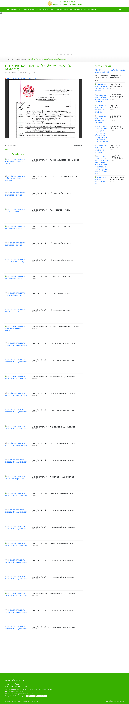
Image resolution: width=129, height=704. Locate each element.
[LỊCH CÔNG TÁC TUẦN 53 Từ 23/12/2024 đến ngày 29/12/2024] (16, 565)
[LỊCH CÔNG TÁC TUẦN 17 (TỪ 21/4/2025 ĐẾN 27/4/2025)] (16, 298)
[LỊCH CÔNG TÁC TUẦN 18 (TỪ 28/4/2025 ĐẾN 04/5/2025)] (16, 281)
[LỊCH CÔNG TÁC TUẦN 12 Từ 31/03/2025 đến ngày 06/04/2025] (16, 348)
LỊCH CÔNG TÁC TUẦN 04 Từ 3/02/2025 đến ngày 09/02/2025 (53, 477)
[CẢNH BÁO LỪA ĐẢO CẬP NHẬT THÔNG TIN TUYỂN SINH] (102, 180)
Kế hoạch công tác (62, 9)
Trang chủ (10, 59)
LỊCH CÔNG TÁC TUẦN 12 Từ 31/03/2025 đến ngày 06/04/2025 (53, 343)
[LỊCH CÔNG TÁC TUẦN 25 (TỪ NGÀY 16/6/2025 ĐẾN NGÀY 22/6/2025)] (16, 181)
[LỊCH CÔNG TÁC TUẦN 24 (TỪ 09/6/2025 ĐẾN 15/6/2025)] (16, 198)
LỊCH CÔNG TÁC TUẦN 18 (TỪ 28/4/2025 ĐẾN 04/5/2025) (51, 277)
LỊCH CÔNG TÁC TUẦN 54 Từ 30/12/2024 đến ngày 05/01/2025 (53, 544)
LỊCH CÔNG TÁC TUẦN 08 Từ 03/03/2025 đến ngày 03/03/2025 (53, 410)
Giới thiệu (13, 9)
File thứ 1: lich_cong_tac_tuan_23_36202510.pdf (22, 78)
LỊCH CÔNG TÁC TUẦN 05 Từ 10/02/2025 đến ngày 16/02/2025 (53, 460)
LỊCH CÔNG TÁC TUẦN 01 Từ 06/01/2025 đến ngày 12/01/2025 (53, 527)
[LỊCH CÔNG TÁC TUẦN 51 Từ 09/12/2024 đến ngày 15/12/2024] (16, 598)
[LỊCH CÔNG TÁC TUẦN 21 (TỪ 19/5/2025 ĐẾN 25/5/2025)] (16, 231)
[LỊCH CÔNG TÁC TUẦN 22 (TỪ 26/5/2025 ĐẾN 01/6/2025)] (16, 215)
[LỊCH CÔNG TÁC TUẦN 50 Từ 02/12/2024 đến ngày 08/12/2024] (16, 615)
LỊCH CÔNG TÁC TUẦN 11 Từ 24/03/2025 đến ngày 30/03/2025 (53, 360)
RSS (108, 701)
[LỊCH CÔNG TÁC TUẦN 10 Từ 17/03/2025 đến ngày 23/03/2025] (16, 381)
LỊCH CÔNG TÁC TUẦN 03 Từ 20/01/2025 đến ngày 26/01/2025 (53, 494)
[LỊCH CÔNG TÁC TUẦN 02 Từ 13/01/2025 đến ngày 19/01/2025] (16, 515)
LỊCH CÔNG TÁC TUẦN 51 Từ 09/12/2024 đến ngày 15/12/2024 (53, 594)
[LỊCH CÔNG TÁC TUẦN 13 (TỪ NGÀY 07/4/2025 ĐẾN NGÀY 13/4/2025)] (16, 331)
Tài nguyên (72, 9)
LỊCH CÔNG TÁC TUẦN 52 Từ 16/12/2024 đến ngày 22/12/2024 (53, 577)
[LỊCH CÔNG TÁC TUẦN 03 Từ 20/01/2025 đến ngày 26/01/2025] (16, 498)
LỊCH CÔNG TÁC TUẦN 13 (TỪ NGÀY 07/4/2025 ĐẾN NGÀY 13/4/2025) (55, 327)
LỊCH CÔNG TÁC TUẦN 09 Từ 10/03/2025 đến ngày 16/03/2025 (53, 394)
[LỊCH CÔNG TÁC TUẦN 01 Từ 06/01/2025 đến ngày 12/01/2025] (16, 532)
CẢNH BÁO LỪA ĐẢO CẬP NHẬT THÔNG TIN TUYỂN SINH (117, 179)
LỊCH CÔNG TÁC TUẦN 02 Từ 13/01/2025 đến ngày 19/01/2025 (53, 510)
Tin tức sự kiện (22, 9)
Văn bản (38, 9)
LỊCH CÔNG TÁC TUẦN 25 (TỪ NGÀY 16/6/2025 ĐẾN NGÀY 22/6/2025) (55, 177)
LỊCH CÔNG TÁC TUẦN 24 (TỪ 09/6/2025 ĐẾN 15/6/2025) (51, 193)
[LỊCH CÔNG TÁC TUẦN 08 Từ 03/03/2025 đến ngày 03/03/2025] (16, 415)
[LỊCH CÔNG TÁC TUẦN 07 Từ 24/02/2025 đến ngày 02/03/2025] (16, 432)
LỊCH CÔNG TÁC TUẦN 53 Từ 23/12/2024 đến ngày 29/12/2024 (53, 560)
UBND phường (92, 9)
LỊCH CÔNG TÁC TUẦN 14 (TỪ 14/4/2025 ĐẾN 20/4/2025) (51, 310)
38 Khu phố (31, 9)
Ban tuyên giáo (81, 9)
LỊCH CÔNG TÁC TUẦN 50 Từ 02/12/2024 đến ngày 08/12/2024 (53, 610)
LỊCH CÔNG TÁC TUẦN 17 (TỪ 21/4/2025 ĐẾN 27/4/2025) (51, 293)
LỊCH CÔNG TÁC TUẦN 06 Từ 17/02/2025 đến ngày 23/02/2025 (53, 444)
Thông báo (45, 9)
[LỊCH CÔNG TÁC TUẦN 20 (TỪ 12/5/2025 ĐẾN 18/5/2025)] (16, 248)
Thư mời (52, 9)
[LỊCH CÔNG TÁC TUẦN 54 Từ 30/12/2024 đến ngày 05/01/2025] (16, 548)
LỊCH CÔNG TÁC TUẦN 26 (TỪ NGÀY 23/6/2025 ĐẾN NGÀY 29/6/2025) (55, 160)
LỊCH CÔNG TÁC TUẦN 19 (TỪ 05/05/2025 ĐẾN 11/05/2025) (52, 260)
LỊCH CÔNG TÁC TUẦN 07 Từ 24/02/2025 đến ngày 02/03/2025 (53, 427)
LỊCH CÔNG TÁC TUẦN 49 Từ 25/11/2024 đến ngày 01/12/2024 (53, 627)
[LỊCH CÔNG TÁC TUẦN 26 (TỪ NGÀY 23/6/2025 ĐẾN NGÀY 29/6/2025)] (16, 165)
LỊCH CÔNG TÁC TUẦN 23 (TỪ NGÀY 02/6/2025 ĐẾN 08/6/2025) (47, 59)
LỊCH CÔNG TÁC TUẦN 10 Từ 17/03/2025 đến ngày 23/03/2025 (53, 377)
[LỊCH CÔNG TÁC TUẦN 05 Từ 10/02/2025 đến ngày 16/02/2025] (16, 465)
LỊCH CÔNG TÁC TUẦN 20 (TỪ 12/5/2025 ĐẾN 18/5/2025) (51, 243)
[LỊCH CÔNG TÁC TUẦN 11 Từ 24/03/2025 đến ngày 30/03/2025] (16, 365)
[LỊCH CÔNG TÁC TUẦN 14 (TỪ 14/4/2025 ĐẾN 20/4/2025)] (16, 315)
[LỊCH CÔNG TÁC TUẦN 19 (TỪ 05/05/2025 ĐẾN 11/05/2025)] (16, 265)
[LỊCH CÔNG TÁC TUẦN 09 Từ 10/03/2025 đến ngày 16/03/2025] (16, 398)
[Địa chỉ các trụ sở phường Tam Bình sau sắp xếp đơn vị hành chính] (110, 71)
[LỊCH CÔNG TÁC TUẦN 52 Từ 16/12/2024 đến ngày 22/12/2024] (16, 582)
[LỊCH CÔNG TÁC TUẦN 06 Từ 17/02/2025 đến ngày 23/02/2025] (16, 448)
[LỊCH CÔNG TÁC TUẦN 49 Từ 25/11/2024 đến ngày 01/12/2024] (16, 632)
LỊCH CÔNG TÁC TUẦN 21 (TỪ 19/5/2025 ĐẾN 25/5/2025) (51, 227)
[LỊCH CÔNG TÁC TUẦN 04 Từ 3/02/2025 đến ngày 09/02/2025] (16, 482)
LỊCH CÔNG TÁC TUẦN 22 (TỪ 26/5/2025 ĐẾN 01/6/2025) (51, 210)
